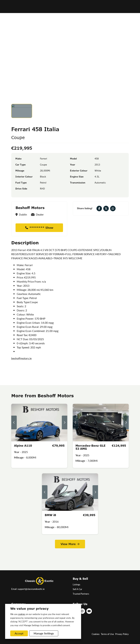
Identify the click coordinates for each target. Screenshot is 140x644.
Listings (76, 584)
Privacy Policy (122, 634)
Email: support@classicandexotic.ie (28, 589)
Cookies (96, 634)
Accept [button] (19, 633)
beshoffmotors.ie (21, 358)
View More (68, 544)
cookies (21, 614)
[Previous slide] (14, 422)
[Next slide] (64, 422)
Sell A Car (77, 589)
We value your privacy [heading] (29, 608)
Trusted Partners (81, 593)
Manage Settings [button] (44, 633)
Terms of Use (107, 634)
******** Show (41, 228)
